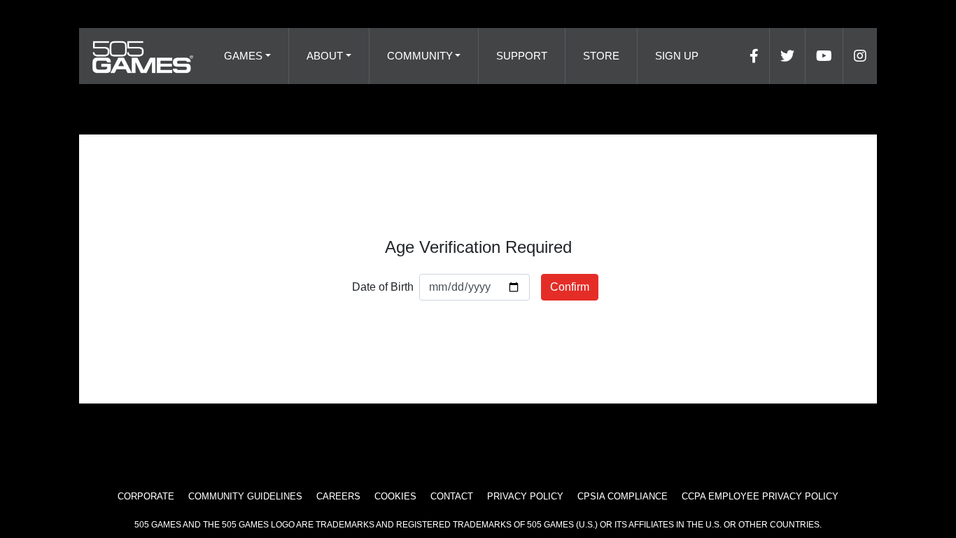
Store (601, 56)
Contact (451, 496)
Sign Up (676, 56)
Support (521, 56)
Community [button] (420, 56)
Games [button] (243, 56)
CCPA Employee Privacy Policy (760, 496)
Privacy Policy (525, 496)
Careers (338, 496)
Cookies (395, 496)
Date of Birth (383, 287)
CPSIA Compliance (622, 496)
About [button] (325, 56)
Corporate (146, 496)
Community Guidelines (245, 496)
